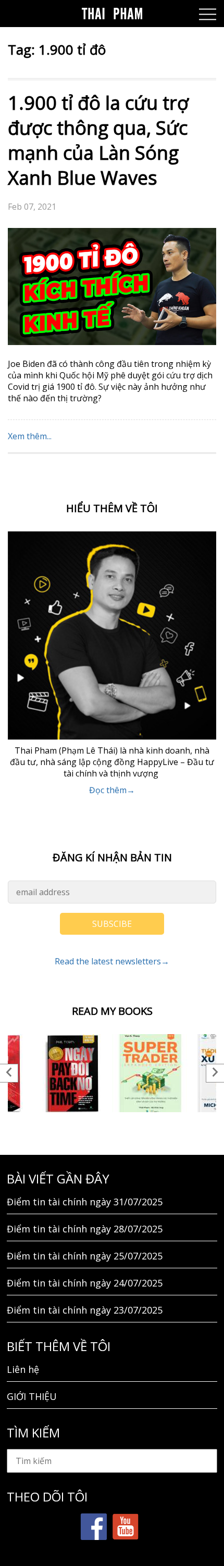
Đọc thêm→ (112, 790)
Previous (9, 1073)
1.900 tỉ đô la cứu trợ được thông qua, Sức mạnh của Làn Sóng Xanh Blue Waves (98, 140)
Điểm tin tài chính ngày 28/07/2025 (85, 1229)
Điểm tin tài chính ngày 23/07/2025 (85, 1310)
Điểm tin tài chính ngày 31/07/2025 (85, 1201)
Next (215, 1073)
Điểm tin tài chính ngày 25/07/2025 (85, 1256)
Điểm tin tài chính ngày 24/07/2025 (85, 1283)
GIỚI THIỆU (32, 1396)
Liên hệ (23, 1369)
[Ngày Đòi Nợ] (73, 1073)
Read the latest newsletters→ (112, 961)
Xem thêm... (30, 436)
